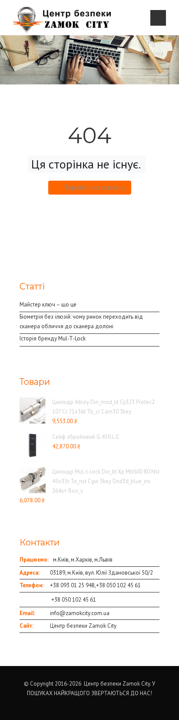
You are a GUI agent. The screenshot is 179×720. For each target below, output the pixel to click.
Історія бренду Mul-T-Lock (53, 338)
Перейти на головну (94, 188)
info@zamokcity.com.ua (79, 613)
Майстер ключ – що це (48, 304)
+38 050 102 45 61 (118, 585)
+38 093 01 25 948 (72, 585)
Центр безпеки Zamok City (83, 625)
